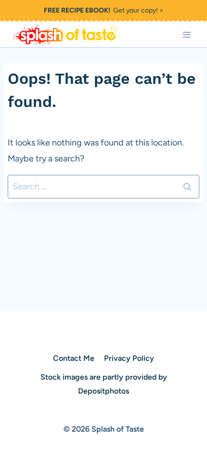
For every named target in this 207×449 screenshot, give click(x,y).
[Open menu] (186, 34)
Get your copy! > (104, 10)
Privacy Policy (129, 358)
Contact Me (73, 358)
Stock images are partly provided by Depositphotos (103, 384)
